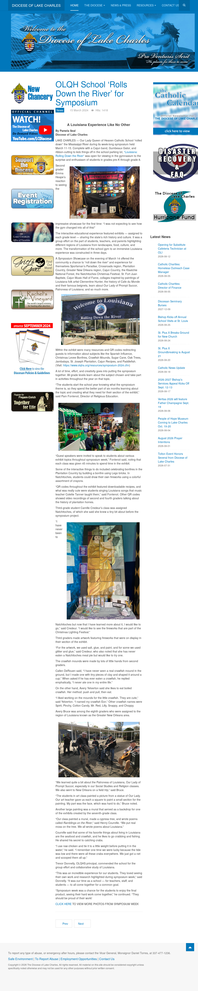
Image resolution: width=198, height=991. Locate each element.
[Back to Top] (190, 947)
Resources (145, 5)
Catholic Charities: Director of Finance (169, 285)
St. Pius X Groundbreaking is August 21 (174, 352)
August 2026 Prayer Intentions (170, 440)
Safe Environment (20, 959)
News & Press (121, 5)
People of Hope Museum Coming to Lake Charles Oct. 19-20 (173, 422)
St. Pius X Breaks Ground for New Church (173, 334)
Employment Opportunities (79, 959)
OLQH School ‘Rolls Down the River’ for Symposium (91, 92)
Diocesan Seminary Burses (170, 303)
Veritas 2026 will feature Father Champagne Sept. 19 (173, 403)
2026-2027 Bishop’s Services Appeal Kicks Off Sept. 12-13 (173, 383)
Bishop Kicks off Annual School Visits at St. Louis (173, 319)
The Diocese (93, 5)
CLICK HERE (63, 904)
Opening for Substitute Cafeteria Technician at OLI (172, 248)
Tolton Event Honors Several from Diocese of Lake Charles (172, 457)
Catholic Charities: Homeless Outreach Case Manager (173, 268)
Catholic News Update (171, 368)
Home (74, 5)
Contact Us (170, 5)
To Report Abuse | (48, 959)
